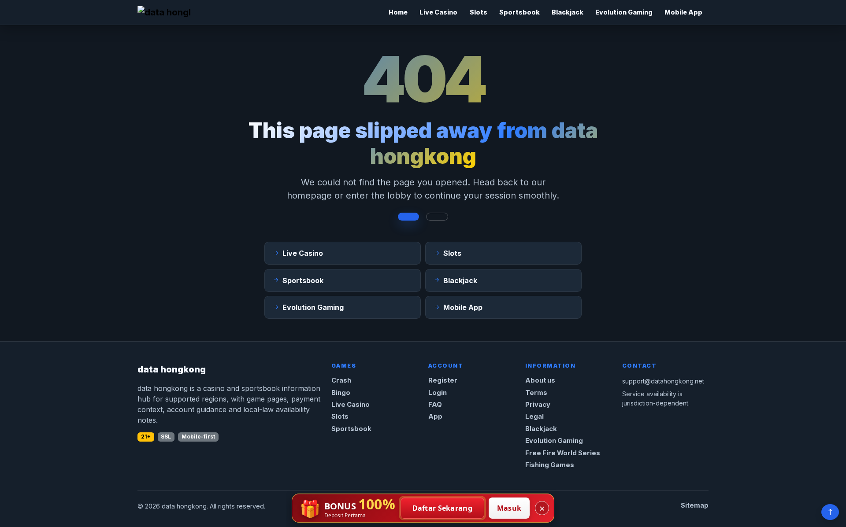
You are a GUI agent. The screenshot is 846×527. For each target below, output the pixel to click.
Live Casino (438, 12)
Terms (536, 393)
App (435, 416)
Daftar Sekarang (442, 508)
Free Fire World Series (562, 453)
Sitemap (695, 505)
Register (442, 380)
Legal (534, 416)
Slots (478, 12)
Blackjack (567, 12)
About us (540, 380)
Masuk (509, 508)
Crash (341, 380)
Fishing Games (549, 465)
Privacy (537, 405)
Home (398, 12)
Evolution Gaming (624, 12)
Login (437, 393)
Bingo (340, 393)
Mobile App (683, 12)
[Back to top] (830, 512)
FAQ (435, 405)
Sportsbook (519, 12)
